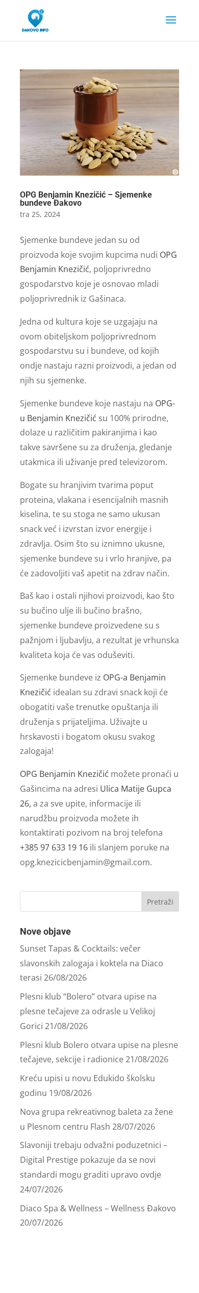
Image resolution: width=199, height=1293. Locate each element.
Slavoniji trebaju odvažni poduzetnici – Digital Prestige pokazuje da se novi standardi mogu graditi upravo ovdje (93, 1159)
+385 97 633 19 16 (54, 847)
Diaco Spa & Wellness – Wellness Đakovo (98, 1208)
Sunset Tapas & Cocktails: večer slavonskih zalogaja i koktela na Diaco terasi (91, 963)
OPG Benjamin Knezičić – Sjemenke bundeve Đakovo (86, 199)
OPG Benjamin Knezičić (65, 773)
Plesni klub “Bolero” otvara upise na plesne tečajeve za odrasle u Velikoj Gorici (88, 1011)
